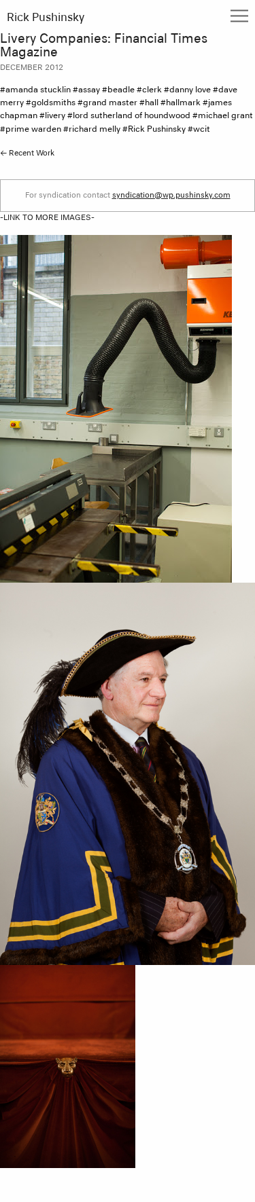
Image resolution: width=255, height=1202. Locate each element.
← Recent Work (27, 153)
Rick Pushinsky (45, 18)
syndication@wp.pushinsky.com (171, 195)
